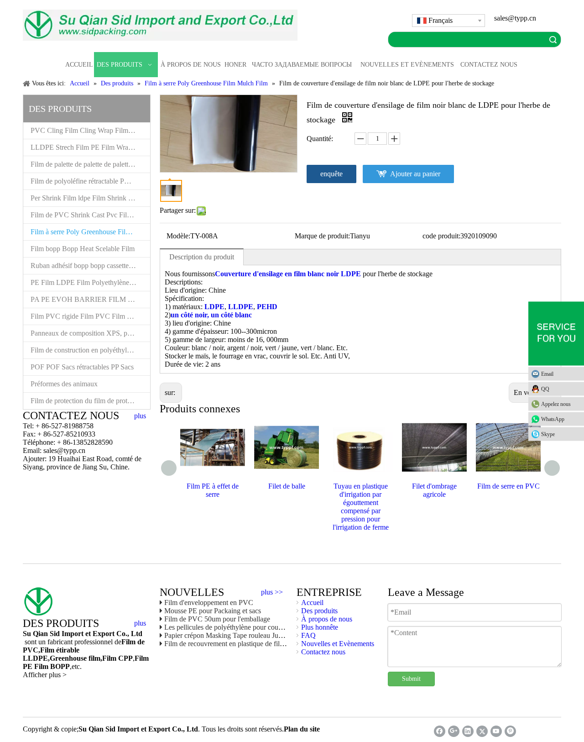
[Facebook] (439, 731)
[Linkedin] (468, 731)
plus (140, 416)
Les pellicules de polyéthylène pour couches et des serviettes (251, 627)
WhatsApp (552, 419)
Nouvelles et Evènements (337, 643)
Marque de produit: (322, 236)
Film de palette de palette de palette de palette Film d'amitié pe (90, 164)
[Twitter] (482, 731)
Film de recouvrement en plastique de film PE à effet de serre (251, 643)
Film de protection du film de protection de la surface (90, 401)
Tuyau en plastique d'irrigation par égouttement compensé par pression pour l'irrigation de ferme (361, 506)
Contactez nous (323, 652)
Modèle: (178, 236)
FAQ (308, 635)
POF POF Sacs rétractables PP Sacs (82, 367)
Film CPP (117, 658)
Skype (548, 434)
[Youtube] (496, 731)
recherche (553, 39)
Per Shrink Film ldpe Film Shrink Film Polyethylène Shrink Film (90, 198)
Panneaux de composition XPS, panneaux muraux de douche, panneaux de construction (90, 333)
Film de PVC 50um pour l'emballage (217, 619)
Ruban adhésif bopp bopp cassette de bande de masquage (90, 265)
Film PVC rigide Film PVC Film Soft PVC (90, 316)
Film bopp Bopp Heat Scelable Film (83, 249)
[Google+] (453, 731)
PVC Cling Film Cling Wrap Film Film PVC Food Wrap (90, 130)
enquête (331, 174)
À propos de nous (326, 619)
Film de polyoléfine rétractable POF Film (90, 181)
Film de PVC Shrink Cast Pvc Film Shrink (90, 215)
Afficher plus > (45, 675)
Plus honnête (319, 627)
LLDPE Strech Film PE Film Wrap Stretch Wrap (90, 147)
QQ (545, 388)
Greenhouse (68, 658)
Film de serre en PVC (508, 486)
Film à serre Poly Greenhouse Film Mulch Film (90, 232)
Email (547, 373)
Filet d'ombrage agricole (434, 490)
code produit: (441, 236)
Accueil (312, 602)
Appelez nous (556, 403)
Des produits (319, 611)
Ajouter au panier (415, 174)
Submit (411, 678)
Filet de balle (286, 486)
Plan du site (302, 729)
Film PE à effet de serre (213, 490)
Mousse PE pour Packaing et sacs (212, 611)
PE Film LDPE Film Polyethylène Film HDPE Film (90, 282)
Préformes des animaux (64, 384)
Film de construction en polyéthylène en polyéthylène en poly (90, 350)
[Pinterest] (510, 731)
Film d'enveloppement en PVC (208, 602)
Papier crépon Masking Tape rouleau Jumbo (227, 635)
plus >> (272, 592)
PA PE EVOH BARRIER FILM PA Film (90, 299)
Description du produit (201, 257)
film (93, 658)
